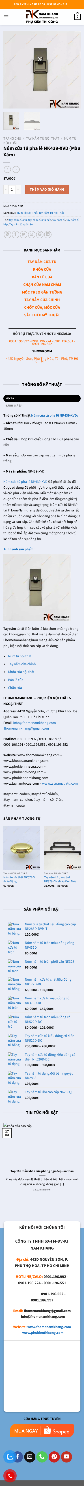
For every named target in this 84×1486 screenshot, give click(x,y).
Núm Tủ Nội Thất (27, 213)
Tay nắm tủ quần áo (21, 224)
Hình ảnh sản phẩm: (19, 549)
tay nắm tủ (58, 220)
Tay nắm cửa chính (22, 664)
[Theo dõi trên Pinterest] (54, 1457)
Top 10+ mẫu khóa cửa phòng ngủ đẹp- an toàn (42, 1171)
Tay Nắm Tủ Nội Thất (42, 138)
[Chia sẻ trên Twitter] (23, 234)
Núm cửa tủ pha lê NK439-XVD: (54, 415)
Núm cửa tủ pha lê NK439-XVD (25, 481)
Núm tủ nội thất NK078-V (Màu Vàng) (19, 879)
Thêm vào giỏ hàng (47, 189)
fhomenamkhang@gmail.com (26, 728)
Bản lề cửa (15, 679)
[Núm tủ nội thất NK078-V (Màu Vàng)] (21, 848)
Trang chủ (12, 138)
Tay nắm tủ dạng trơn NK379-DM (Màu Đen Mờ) (60, 879)
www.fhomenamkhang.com (49, 1326)
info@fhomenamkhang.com (34, 722)
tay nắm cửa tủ (18, 220)
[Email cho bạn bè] (31, 234)
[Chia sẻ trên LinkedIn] (48, 234)
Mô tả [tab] (10, 398)
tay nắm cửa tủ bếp (39, 220)
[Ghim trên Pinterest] (39, 234)
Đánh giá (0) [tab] (14, 406)
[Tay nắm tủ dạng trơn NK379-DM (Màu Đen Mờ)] (62, 848)
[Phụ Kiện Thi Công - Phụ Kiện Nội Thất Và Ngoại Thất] (42, 17)
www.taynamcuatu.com (60, 783)
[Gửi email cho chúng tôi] (29, 1457)
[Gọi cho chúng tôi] (41, 1457)
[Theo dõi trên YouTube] (66, 1457)
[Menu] (6, 16)
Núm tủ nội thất (19, 656)
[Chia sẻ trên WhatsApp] (7, 234)
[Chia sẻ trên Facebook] (15, 234)
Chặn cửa (15, 687)
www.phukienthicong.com (43, 1332)
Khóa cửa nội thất (21, 671)
